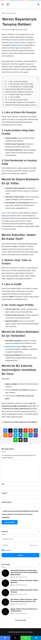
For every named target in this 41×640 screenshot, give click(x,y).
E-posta (5, 493)
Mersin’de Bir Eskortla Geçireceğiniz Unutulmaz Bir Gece (21, 105)
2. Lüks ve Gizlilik (14, 97)
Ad (3, 484)
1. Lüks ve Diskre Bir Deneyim (18, 81)
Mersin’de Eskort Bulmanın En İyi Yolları (18, 89)
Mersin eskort (7, 213)
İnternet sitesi (7, 502)
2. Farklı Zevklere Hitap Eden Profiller (20, 84)
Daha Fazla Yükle (20, 620)
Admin (14, 577)
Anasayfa (6, 13)
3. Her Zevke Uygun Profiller (18, 100)
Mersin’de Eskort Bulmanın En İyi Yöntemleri (20, 102)
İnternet (13, 13)
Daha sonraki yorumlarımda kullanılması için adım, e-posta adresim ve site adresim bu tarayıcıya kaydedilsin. (20, 514)
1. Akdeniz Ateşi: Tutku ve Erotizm (19, 94)
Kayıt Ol (20, 555)
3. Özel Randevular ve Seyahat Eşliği (20, 86)
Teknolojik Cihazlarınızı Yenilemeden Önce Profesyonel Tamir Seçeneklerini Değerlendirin (24, 572)
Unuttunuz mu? (33, 545)
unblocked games (14, 632)
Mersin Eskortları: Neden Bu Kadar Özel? (19, 92)
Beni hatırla (7, 550)
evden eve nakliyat (26, 632)
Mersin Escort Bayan (13, 346)
